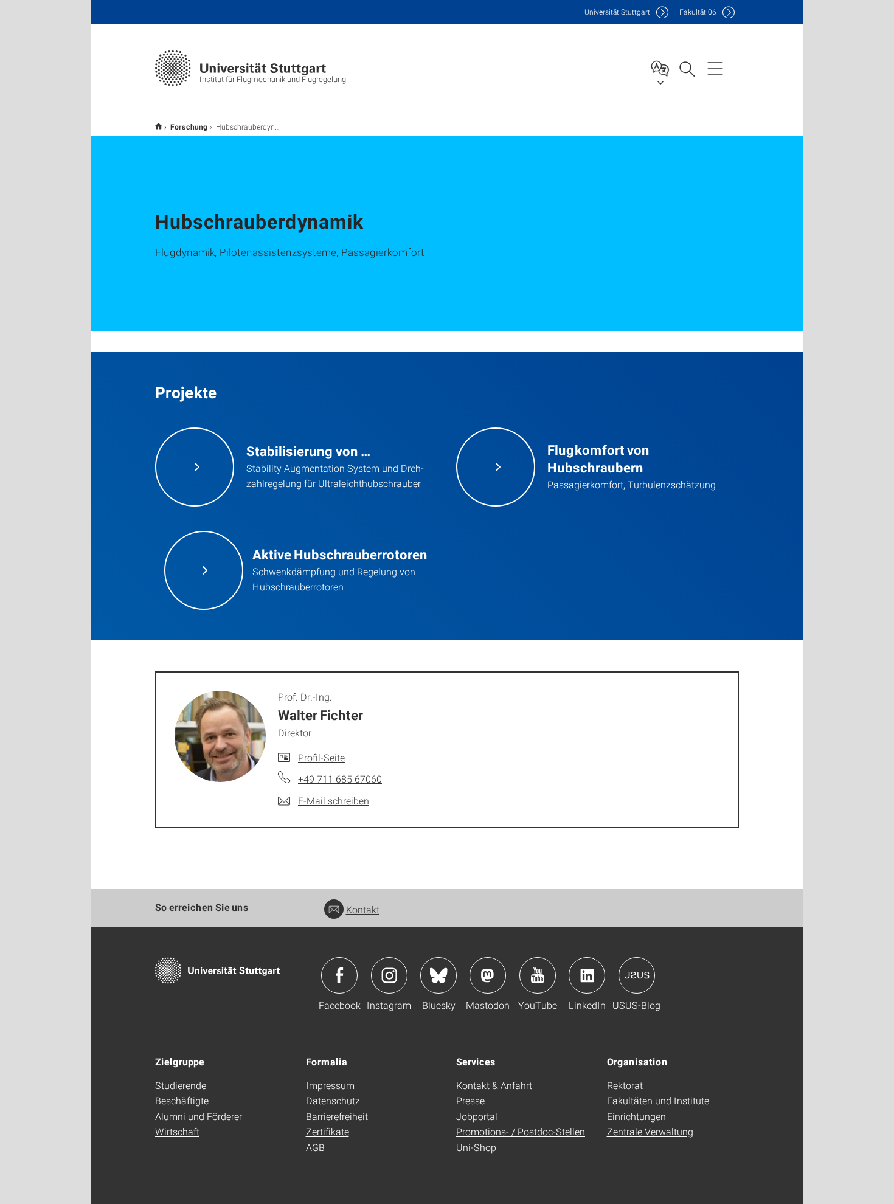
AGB (315, 1147)
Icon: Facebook (339, 975)
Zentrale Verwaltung (650, 1131)
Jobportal (476, 1116)
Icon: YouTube (537, 975)
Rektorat (625, 1085)
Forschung (188, 126)
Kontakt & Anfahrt (494, 1085)
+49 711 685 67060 (340, 778)
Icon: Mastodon (488, 975)
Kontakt (362, 909)
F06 (697, 11)
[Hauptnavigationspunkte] (715, 68)
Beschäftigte (182, 1100)
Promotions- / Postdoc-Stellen (520, 1131)
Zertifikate (327, 1131)
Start (158, 126)
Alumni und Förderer (198, 1116)
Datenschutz (333, 1100)
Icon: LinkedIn (587, 975)
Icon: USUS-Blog (637, 975)
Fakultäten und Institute (658, 1100)
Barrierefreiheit (337, 1116)
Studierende (180, 1085)
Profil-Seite (321, 757)
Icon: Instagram (389, 975)
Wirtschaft (177, 1131)
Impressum (330, 1085)
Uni (617, 11)
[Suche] (686, 68)
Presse (470, 1100)
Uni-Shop (476, 1147)
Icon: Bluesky (438, 975)
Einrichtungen (636, 1116)
